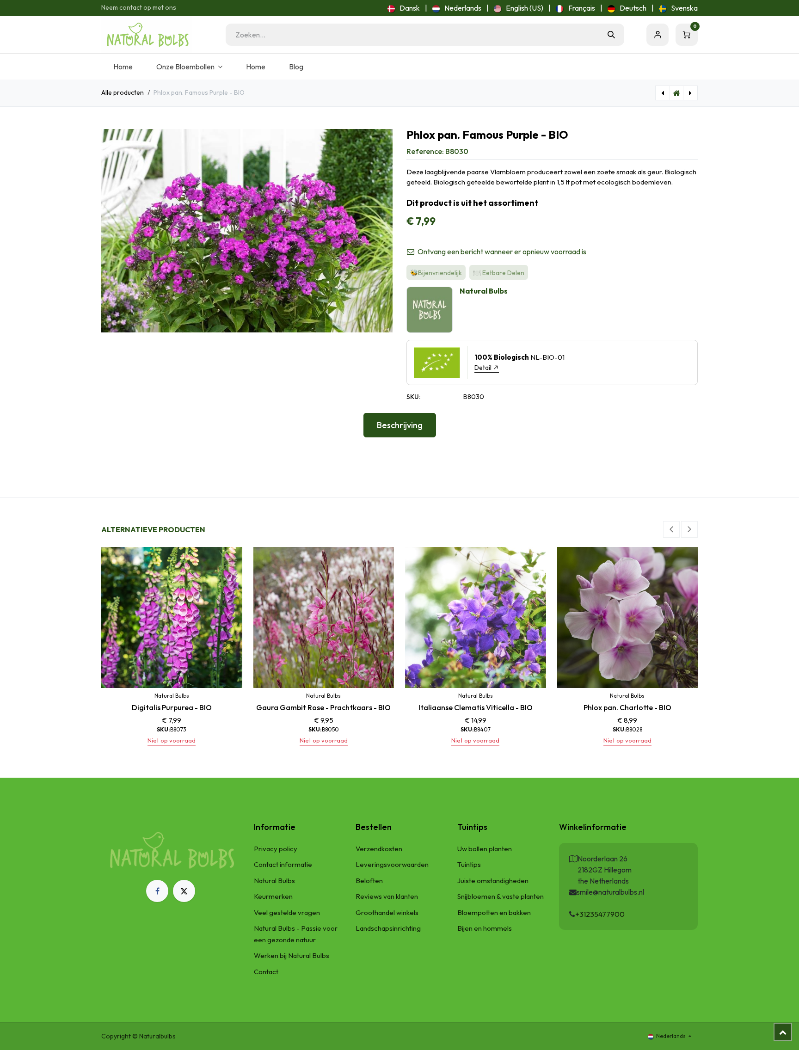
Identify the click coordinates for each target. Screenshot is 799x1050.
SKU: (413, 397)
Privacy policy (275, 848)
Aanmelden (657, 35)
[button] (671, 529)
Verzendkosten (379, 848)
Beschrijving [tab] (400, 425)
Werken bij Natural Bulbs (291, 955)
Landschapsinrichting (388, 928)
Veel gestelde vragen (287, 912)
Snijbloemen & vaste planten (500, 896)
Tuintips (469, 864)
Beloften (369, 880)
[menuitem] (403, 8)
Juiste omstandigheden (493, 880)
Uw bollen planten (484, 848)
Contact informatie (283, 864)
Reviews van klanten (387, 896)
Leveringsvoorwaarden (392, 864)
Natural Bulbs (274, 880)
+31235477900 (600, 914)
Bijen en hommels (484, 928)
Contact (266, 971)
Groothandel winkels (387, 912)
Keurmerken (273, 896)
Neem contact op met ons (138, 7)
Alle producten (122, 92)
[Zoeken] (611, 35)
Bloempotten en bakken (494, 912)
